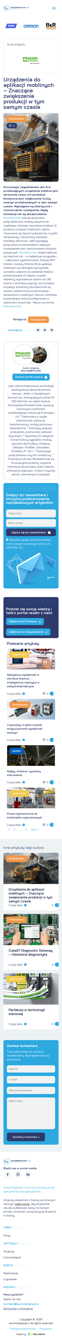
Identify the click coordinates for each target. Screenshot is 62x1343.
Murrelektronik (12, 217)
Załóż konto (22, 1204)
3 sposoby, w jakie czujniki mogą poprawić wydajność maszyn (25, 728)
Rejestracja (10, 1273)
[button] (38, 330)
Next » (35, 829)
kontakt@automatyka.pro (21, 1304)
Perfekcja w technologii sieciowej (27, 1012)
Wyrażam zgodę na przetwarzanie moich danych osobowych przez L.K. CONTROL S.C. (28, 543)
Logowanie (10, 1279)
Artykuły (8, 1251)
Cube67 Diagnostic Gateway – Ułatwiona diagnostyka (31, 952)
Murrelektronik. (12, 306)
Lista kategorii (12, 1257)
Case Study (19, 654)
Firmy (6, 1235)
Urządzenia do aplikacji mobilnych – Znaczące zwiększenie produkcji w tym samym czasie (31, 895)
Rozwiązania (16, 118)
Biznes (16, 751)
